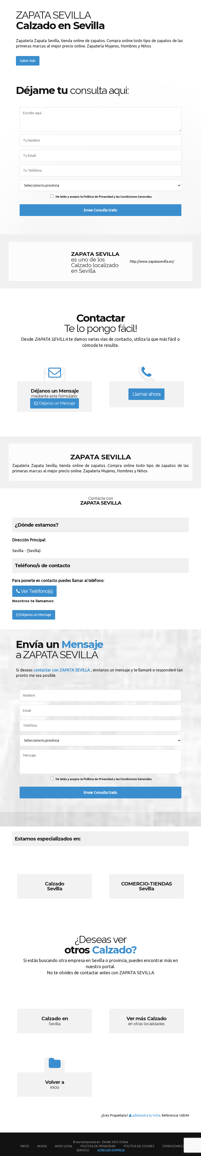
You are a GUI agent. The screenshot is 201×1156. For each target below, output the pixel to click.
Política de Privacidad (98, 1146)
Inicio (25, 1146)
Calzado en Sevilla (54, 1013)
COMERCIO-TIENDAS (146, 878)
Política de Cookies (139, 1146)
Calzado (54, 878)
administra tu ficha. (146, 1115)
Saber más (28, 61)
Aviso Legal (64, 1146)
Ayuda (42, 1146)
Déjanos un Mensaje (56, 403)
